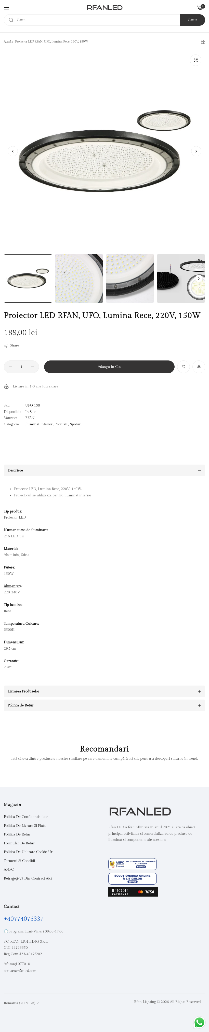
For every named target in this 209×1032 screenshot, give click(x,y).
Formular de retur (19, 843)
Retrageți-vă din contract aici (28, 878)
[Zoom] (195, 60)
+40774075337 (24, 919)
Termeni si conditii (19, 861)
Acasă (7, 41)
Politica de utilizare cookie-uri (29, 852)
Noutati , (62, 424)
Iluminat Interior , (39, 424)
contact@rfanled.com (20, 971)
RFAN (30, 418)
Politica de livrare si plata (25, 826)
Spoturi (76, 424)
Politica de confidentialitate (26, 817)
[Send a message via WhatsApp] (199, 1022)
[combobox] (104, 20)
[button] (196, 151)
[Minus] (10, 366)
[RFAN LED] (104, 7)
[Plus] (32, 366)
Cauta (192, 20)
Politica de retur (17, 834)
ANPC (9, 870)
